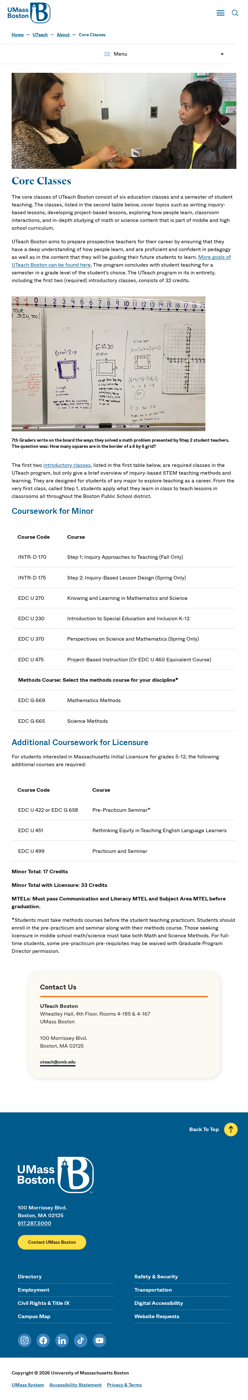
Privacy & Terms (124, 1385)
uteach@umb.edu (58, 1062)
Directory (30, 1276)
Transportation (153, 1290)
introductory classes (67, 465)
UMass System (28, 1385)
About (63, 35)
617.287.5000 (34, 1223)
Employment (33, 1290)
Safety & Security (156, 1276)
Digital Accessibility (158, 1303)
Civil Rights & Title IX (43, 1303)
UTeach (40, 35)
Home (18, 35)
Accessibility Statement (75, 1385)
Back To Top (204, 1129)
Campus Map (34, 1316)
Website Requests (156, 1316)
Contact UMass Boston (52, 1242)
